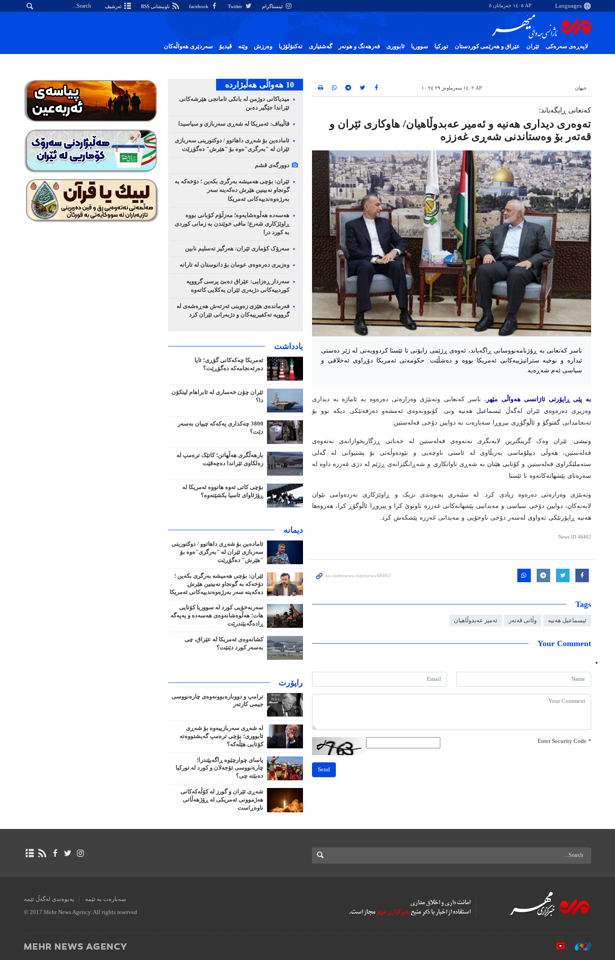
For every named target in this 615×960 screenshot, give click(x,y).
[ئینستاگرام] (80, 853)
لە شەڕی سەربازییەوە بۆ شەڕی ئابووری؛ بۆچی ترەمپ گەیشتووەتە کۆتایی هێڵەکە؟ (221, 736)
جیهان (581, 88)
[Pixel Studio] (556, 946)
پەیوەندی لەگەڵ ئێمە (49, 899)
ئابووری (395, 46)
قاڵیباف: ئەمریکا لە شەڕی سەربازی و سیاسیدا (233, 124)
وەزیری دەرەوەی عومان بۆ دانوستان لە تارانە (234, 265)
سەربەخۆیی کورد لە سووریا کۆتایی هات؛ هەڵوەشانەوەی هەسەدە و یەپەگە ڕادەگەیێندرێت (217, 615)
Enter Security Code (564, 741)
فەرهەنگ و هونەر (359, 46)
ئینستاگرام (273, 6)
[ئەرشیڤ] (29, 853)
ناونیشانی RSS (156, 6)
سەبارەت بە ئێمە (105, 899)
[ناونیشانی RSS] (42, 853)
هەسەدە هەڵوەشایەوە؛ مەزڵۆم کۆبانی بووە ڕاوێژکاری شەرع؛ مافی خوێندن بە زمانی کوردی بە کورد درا (232, 223)
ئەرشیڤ (114, 6)
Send (324, 769)
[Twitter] (67, 853)
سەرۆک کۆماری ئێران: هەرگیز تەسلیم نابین (237, 248)
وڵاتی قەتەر (523, 620)
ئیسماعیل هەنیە (567, 620)
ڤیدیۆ (225, 46)
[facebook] (54, 853)
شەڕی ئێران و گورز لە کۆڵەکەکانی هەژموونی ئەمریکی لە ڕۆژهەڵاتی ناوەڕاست (222, 799)
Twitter (236, 6)
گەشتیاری (320, 46)
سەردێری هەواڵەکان (188, 46)
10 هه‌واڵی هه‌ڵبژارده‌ (259, 84)
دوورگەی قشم (272, 165)
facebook (199, 6)
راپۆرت (291, 682)
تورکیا (441, 46)
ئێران (532, 46)
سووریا (419, 46)
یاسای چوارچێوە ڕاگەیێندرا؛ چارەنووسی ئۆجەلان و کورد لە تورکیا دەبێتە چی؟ (219, 768)
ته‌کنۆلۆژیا (291, 46)
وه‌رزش (263, 46)
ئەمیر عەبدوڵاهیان (475, 620)
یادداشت (288, 346)
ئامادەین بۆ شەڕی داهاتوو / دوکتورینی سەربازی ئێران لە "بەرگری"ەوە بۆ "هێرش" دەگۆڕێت (217, 552)
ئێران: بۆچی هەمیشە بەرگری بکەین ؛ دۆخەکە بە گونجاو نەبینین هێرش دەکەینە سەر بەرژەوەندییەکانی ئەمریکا (232, 190)
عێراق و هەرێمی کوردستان (487, 46)
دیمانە (293, 529)
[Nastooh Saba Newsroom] (578, 946)
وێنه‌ (243, 46)
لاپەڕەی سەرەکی (567, 46)
